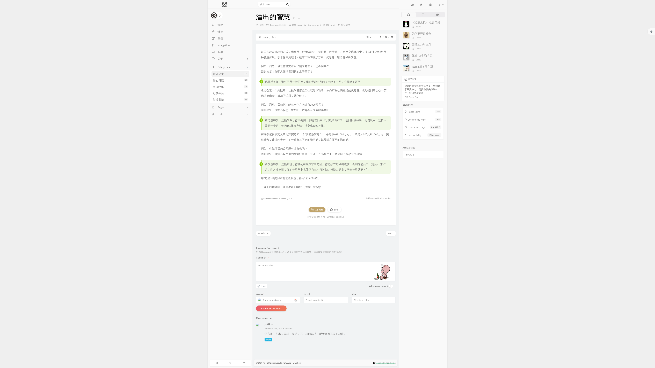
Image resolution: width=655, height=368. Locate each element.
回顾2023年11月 (421, 44)
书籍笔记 (410, 154)
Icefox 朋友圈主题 (422, 66)
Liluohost (297, 362)
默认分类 (230, 74)
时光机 (412, 79)
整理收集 (230, 87)
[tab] (408, 14)
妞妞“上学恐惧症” (422, 55)
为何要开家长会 (421, 33)
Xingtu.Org (286, 362)
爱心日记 (230, 80)
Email (308, 294)
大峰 (267, 324)
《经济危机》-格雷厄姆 (426, 22)
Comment (262, 257)
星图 (262, 25)
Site (353, 294)
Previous (263, 233)
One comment (314, 25)
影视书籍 (230, 99)
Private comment (378, 286)
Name (260, 294)
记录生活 (230, 93)
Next (390, 233)
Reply (268, 339)
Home (265, 37)
